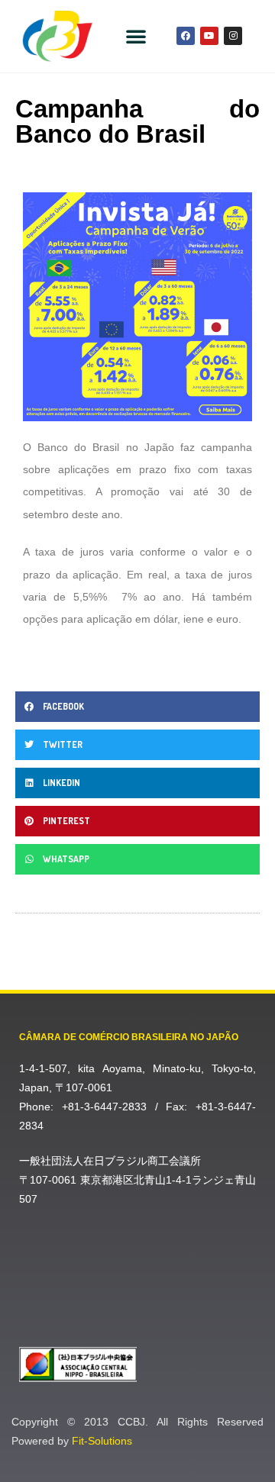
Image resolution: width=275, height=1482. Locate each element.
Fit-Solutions (102, 1441)
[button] (136, 36)
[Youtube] (209, 36)
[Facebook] (185, 36)
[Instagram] (233, 36)
